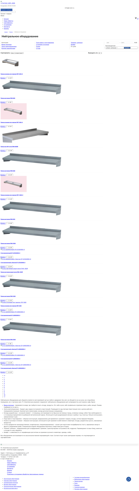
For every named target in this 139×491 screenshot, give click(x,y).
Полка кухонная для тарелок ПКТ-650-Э (12, 74)
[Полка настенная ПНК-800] (31, 167)
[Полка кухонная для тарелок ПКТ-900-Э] (14, 119)
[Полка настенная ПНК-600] (31, 94)
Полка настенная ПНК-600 (8, 98)
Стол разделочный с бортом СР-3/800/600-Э (13, 368)
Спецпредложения (79, 487)
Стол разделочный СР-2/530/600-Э (10, 253)
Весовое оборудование (10, 484)
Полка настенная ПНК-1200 (8, 296)
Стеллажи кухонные (42, 44)
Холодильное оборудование (11, 478)
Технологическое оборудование (12, 486)
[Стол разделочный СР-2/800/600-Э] (13, 355)
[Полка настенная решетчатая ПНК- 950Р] (14, 268)
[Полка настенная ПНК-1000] (31, 240)
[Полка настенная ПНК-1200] (31, 293)
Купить (3, 78)
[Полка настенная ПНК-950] (31, 216)
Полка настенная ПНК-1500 (8, 339)
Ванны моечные (7, 44)
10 (4, 395)
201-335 (8, 3)
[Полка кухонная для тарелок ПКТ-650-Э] (11, 70)
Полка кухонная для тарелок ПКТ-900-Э (12, 122)
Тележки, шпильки (77, 42)
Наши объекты (8, 21)
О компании (8, 24)
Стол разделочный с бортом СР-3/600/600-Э (13, 349)
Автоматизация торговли (11, 482)
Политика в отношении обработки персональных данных (25, 474)
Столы (38, 48)
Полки (38, 46)
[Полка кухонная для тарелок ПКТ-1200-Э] (14, 191)
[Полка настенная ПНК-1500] (31, 336)
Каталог (6, 19)
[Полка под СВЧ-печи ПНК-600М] (25, 143)
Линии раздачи (78, 481)
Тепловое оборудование (80, 489)
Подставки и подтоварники (45, 42)
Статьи (9, 472)
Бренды (6, 28)
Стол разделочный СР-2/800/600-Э (10, 358)
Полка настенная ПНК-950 (8, 219)
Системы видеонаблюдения (82, 477)
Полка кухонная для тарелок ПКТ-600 (11, 305)
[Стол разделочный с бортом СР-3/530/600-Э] (16, 259)
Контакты (7, 26)
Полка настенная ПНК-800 (8, 170)
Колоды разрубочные (8, 48)
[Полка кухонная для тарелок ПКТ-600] (13, 302)
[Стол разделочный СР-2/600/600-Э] (13, 312)
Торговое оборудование (10, 480)
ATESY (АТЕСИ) (111, 48)
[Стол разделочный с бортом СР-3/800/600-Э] (16, 365)
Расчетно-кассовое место (11, 488)
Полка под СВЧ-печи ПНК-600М (9, 146)
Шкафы (73, 44)
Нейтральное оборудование (81, 479)
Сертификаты (8, 23)
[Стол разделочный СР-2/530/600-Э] (13, 249)
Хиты (75, 483)
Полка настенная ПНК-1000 (8, 243)
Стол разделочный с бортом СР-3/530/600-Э (13, 262)
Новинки (76, 485)
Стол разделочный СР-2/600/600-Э (10, 315)
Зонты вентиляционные (9, 46)
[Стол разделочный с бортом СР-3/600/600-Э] (16, 345)
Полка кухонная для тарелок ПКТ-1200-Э (12, 195)
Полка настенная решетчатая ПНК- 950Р (12, 272)
